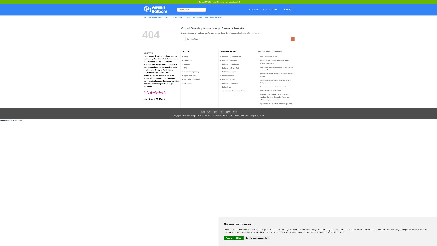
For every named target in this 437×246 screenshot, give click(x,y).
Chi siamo (188, 60)
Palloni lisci (226, 87)
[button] (289, 10)
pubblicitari (170, 64)
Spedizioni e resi (190, 76)
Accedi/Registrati (213, 17)
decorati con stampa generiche (160, 67)
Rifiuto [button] (239, 238)
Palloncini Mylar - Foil (230, 68)
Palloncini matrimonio (230, 64)
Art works (188, 83)
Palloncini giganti (229, 79)
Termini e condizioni (192, 79)
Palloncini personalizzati (231, 57)
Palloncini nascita (229, 72)
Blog (186, 57)
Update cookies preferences (11, 120)
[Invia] (203, 9)
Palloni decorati (228, 76)
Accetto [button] (229, 238)
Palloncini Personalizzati (156, 17)
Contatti (187, 64)
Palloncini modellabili (230, 83)
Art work (197, 17)
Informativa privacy (191, 72)
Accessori (177, 17)
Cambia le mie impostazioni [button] (257, 238)
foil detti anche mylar (154, 70)
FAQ (189, 17)
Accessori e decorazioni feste (233, 91)
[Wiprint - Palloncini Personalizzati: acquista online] (155, 9)
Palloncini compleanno (231, 60)
